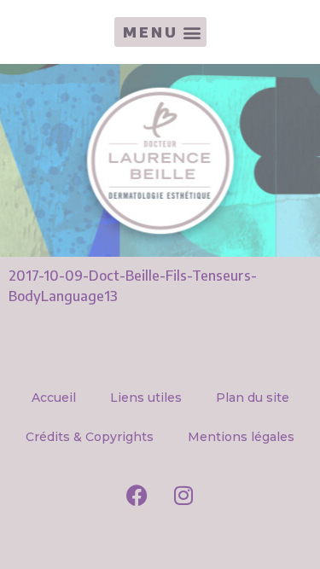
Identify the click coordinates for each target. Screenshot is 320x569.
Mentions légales (241, 436)
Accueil (54, 397)
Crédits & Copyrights (90, 436)
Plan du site (252, 397)
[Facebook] (136, 494)
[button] (160, 32)
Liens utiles (146, 397)
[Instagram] (183, 494)
